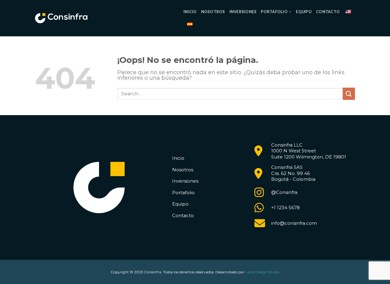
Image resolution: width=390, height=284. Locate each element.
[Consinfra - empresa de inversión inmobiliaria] (61, 18)
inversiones (243, 11)
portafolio (274, 11)
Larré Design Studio (262, 272)
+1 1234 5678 (285, 207)
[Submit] (349, 94)
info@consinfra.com (294, 223)
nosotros (213, 11)
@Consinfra (284, 192)
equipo (304, 11)
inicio (190, 11)
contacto (328, 11)
